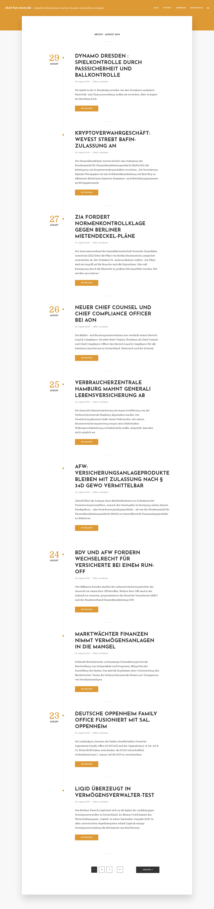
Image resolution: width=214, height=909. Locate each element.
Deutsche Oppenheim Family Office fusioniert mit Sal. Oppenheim (116, 721)
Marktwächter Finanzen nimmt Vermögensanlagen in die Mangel (114, 641)
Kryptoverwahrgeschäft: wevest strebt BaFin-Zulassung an (112, 140)
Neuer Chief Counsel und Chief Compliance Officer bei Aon (113, 314)
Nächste (147, 870)
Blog (156, 8)
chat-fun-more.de (18, 7)
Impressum (181, 8)
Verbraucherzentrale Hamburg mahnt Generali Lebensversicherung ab (113, 389)
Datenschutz (196, 8)
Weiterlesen (87, 108)
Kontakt (167, 8)
